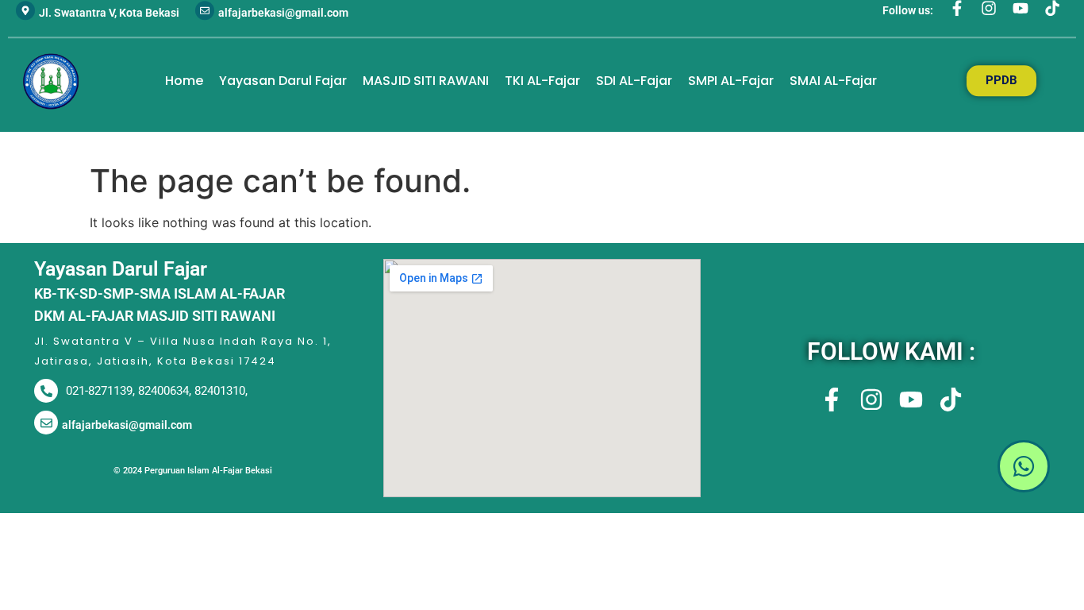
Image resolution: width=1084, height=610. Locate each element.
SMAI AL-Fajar (833, 80)
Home (184, 80)
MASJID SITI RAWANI (426, 80)
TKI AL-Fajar (542, 80)
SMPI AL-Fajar (731, 80)
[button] (891, 468)
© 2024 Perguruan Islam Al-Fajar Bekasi (192, 470)
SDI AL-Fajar (634, 80)
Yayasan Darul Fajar (283, 80)
